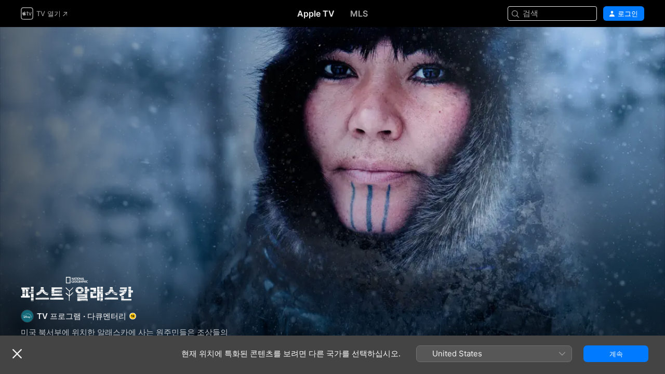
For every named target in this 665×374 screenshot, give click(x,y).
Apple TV (316, 13)
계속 (616, 354)
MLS (359, 13)
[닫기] (17, 353)
